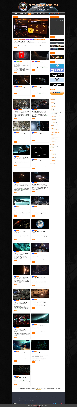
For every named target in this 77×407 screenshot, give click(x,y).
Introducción (20, 13)
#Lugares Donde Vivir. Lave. (38, 160)
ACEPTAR (39, 406)
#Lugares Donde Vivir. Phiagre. (21, 133)
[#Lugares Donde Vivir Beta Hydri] (21, 289)
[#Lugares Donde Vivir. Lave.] (40, 145)
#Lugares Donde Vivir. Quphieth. (21, 111)
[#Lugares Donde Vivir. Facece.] (21, 196)
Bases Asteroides (54, 129)
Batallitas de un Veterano (56, 112)
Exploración (52, 105)
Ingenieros (52, 108)
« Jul (50, 34)
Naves (52, 128)
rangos (25, 65)
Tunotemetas (21, 158)
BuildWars (53, 154)
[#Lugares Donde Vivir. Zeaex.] (40, 51)
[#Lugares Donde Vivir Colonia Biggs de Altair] (40, 314)
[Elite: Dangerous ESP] (38, 1)
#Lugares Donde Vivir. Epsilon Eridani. (39, 232)
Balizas (27, 42)
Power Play (52, 134)
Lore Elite (35, 39)
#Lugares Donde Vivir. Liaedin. (21, 157)
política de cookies (35, 405)
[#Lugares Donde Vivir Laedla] (21, 172)
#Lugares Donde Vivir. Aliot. (20, 352)
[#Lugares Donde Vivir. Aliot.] (21, 341)
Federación (46, 67)
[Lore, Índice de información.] (31, 18)
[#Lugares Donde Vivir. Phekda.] (40, 121)
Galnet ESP (52, 161)
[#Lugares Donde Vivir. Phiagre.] (21, 121)
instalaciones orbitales (31, 42)
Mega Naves (39, 39)
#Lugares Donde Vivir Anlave (20, 329)
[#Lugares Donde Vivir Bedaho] (40, 289)
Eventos (53, 157)
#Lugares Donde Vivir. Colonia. (39, 277)
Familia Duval (36, 356)
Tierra (24, 380)
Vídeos (52, 138)
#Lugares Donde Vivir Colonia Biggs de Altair (39, 326)
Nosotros (51, 150)
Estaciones (20, 39)
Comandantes (52, 98)
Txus (20, 42)
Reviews (53, 141)
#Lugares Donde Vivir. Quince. (39, 111)
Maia (34, 279)
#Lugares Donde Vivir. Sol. (20, 377)
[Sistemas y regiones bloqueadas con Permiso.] (21, 51)
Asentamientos (16, 39)
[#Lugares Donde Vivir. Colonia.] (40, 265)
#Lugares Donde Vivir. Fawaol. (39, 184)
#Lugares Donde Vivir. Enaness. (21, 253)
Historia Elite (53, 106)
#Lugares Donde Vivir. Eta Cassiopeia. (20, 232)
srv (23, 43)
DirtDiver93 (38, 64)
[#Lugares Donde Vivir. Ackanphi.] (21, 265)
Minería (52, 125)
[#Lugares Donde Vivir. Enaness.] (21, 243)
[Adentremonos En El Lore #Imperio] (40, 341)
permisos (23, 65)
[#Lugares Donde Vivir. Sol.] (21, 365)
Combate (52, 102)
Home (16, 13)
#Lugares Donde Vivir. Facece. (21, 208)
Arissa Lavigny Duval (45, 355)
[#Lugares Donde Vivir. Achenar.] (40, 75)
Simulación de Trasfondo (54, 137)
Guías (29, 13)
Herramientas (33, 13)
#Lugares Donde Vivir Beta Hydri (21, 302)
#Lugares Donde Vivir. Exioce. (39, 208)
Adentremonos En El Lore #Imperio (38, 353)
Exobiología (52, 99)
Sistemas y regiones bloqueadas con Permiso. (21, 63)
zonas (20, 66)
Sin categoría (52, 163)
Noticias (25, 13)
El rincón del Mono (54, 155)
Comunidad (39, 13)
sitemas (18, 66)
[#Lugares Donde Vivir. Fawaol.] (40, 172)
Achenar (33, 358)
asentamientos (24, 42)
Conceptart (53, 160)
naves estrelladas (42, 42)
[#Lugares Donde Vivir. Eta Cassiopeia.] (21, 219)
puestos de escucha (20, 43)
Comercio (52, 103)
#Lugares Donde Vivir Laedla (20, 184)
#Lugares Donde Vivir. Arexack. (39, 255)
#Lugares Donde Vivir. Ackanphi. (21, 277)
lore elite (35, 42)
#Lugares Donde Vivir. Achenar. (39, 87)
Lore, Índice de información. (23, 41)
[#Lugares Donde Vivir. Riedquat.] (21, 75)
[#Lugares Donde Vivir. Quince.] (40, 99)
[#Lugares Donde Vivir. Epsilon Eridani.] (40, 219)
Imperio (43, 67)
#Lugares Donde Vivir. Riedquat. (21, 87)
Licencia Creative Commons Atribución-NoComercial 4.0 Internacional (33, 403)
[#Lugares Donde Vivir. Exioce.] (40, 196)
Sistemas (43, 39)
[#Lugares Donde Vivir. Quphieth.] (21, 99)
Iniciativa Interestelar (53, 146)
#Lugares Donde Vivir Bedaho (39, 301)
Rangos (17, 61)
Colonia (25, 158)
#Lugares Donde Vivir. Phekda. (39, 133)
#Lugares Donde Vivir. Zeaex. (38, 63)
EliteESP (44, 13)
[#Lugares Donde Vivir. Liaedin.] (21, 145)
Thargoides (53, 122)
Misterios (38, 42)
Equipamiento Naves (55, 139)
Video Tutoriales (54, 142)
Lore (32, 39)
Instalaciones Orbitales (28, 39)
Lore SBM (51, 147)
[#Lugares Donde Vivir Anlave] (21, 314)
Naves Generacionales (55, 132)
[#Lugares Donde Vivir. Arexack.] (40, 243)
